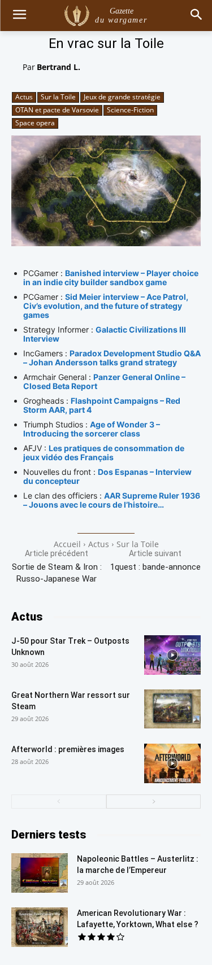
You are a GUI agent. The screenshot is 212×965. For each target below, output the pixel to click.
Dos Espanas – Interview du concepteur (107, 476)
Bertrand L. (58, 67)
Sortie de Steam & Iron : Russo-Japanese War (57, 573)
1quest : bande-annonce (155, 567)
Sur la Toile (58, 97)
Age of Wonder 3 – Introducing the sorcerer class (91, 429)
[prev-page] (58, 801)
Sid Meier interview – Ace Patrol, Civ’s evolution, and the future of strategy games (105, 306)
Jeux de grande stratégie (122, 97)
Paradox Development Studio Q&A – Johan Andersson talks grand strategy (112, 357)
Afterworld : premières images (67, 749)
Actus (24, 97)
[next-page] (153, 801)
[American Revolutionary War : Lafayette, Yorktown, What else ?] (39, 927)
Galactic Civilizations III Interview (104, 334)
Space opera (35, 123)
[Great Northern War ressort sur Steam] (172, 708)
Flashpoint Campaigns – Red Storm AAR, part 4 (101, 405)
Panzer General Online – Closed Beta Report (104, 381)
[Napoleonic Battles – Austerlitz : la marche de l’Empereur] (39, 873)
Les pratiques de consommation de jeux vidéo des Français (103, 452)
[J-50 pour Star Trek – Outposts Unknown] (172, 655)
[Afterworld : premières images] (172, 763)
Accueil (67, 544)
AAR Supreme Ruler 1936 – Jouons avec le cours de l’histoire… (111, 500)
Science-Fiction (130, 110)
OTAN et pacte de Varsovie (57, 110)
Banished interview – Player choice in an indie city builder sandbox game (110, 277)
